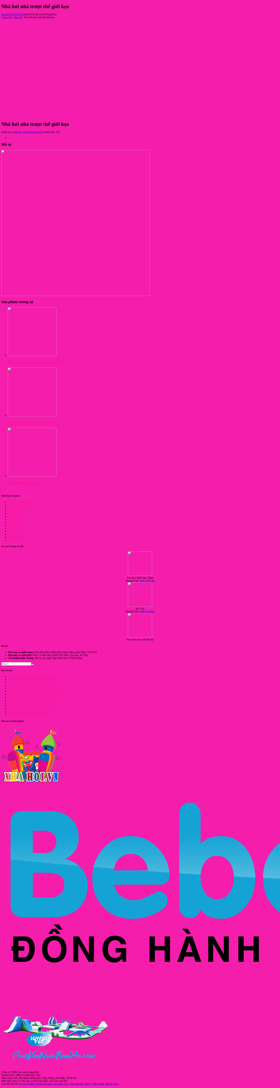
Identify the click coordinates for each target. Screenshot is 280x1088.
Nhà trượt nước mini (25, 482)
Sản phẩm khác (15, 537)
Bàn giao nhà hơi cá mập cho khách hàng (29, 708)
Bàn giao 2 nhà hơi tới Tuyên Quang (26, 711)
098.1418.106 (147, 580)
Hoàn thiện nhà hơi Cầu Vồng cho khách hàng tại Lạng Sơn (38, 706)
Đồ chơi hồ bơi (15, 513)
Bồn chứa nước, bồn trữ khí (22, 502)
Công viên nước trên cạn (20, 505)
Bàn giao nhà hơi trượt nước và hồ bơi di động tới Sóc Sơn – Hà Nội (43, 691)
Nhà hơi (22, 14)
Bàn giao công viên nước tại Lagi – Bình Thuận (32, 685)
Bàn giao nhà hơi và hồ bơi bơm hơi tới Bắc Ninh (33, 714)
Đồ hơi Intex (14, 516)
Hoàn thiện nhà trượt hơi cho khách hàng (29, 703)
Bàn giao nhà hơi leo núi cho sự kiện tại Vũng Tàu (34, 697)
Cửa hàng (13, 14)
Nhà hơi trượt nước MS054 (30, 422)
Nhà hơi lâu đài (15, 528)
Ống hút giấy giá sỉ (80, 1083)
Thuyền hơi (14, 540)
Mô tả (11, 137)
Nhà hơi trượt (15, 531)
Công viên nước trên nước (21, 507)
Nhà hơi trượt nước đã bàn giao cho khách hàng (32, 694)
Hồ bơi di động (15, 522)
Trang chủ (6, 17)
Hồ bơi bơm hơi (16, 519)
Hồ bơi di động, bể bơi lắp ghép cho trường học (43, 1083)
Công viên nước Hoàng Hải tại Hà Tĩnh (28, 682)
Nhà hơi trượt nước (32, 132)
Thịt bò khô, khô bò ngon (105, 1083)
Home (4, 14)
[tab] (143, 137)
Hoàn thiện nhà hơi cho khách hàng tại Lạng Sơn (33, 700)
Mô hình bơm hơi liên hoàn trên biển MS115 (30, 688)
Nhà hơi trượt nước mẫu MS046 (34, 362)
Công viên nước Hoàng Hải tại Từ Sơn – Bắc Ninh (34, 679)
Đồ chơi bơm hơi (16, 510)
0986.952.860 (147, 611)
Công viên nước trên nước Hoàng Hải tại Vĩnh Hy (33, 676)
